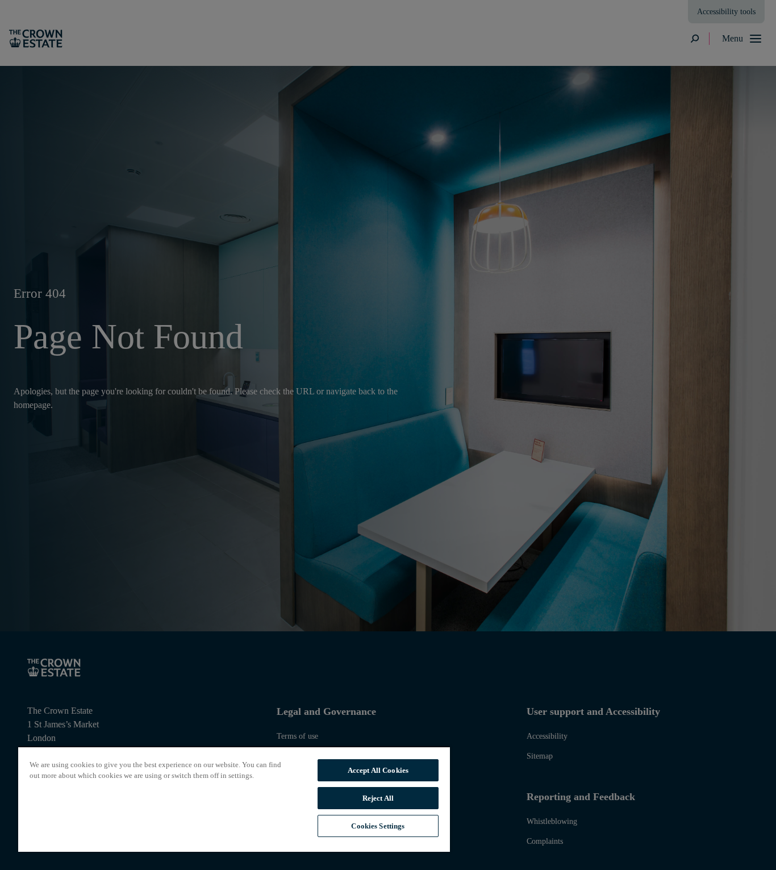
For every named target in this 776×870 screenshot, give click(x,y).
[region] (234, 799)
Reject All (378, 798)
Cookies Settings (377, 826)
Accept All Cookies (378, 770)
